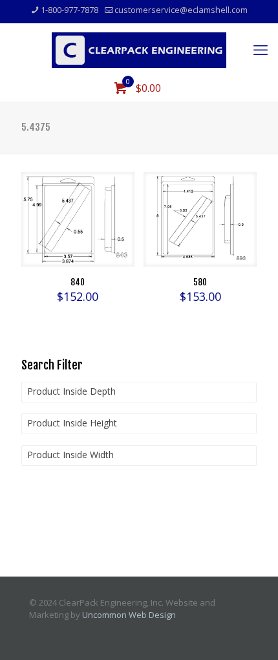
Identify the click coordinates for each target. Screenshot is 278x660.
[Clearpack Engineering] (139, 49)
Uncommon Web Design (129, 615)
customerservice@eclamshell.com (181, 10)
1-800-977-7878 (69, 10)
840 (77, 282)
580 (200, 282)
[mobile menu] (261, 49)
